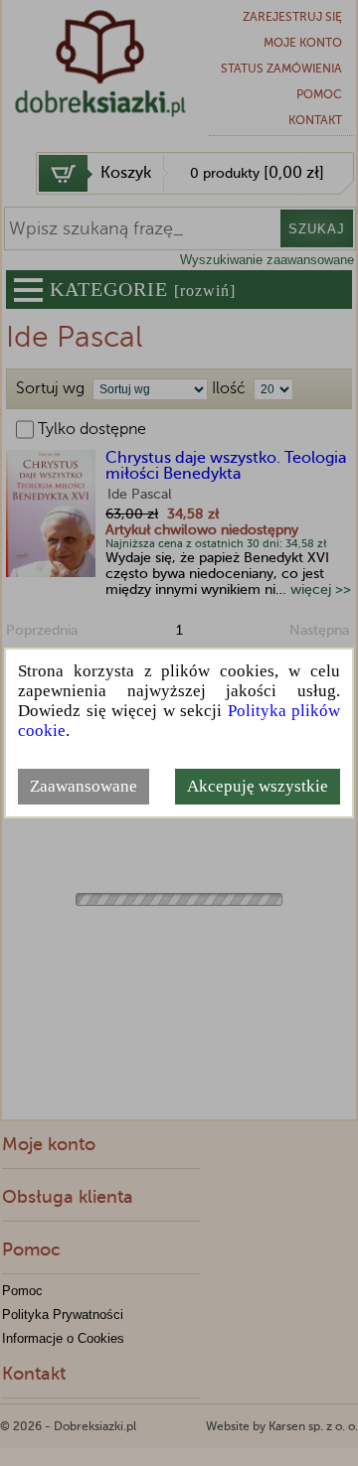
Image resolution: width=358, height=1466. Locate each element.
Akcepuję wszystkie (257, 786)
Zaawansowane (83, 786)
